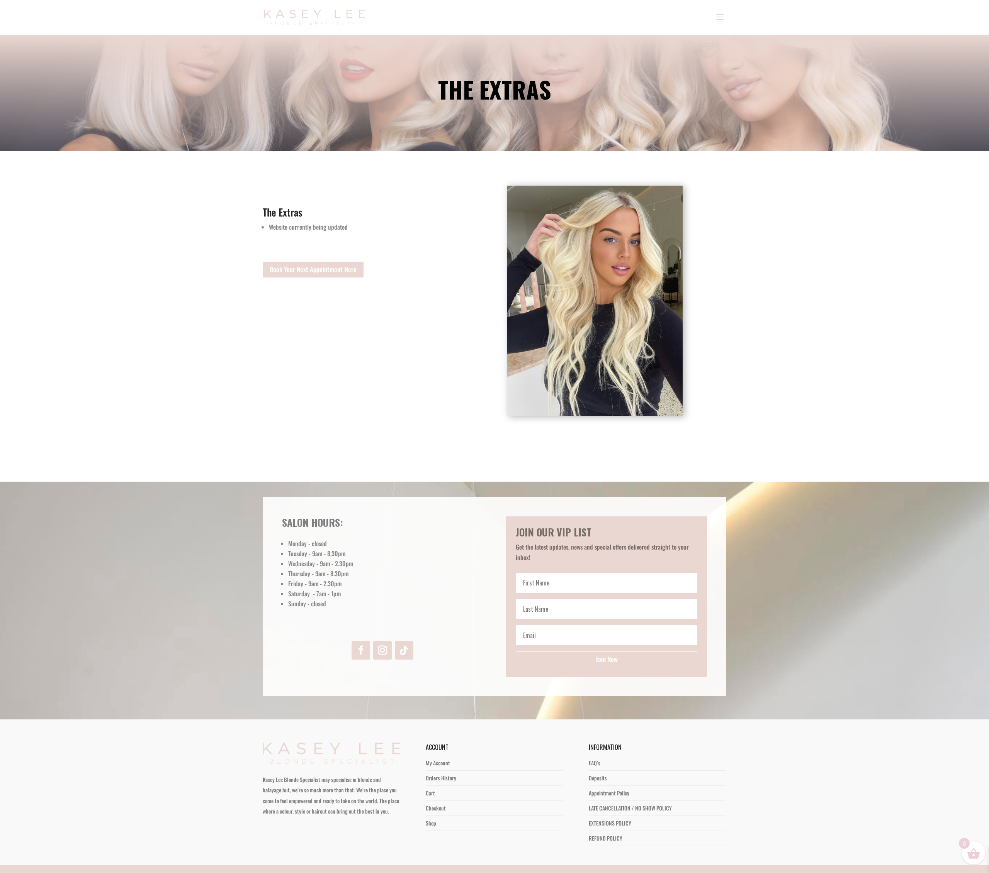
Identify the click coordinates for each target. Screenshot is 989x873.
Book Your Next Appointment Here (313, 269)
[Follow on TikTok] (404, 650)
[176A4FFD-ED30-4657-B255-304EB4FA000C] (595, 413)
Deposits (598, 778)
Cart (430, 793)
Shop (431, 823)
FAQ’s (594, 763)
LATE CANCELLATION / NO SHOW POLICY (630, 808)
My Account (438, 763)
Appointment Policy (609, 793)
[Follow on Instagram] (382, 650)
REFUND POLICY (605, 838)
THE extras (494, 90)
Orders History (441, 778)
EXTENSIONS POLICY (610, 823)
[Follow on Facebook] (361, 650)
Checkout (436, 808)
